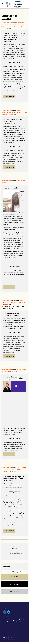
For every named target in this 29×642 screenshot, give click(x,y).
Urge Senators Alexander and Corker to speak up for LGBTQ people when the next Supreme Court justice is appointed (14, 37)
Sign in (4, 633)
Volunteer (14, 584)
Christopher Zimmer (6, 22)
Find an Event (15, 591)
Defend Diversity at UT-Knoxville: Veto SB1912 (12, 314)
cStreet (17, 639)
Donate (14, 577)
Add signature (9, 96)
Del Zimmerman (7, 114)
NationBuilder (14, 637)
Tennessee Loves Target (12, 188)
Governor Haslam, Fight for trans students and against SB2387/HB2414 (13, 469)
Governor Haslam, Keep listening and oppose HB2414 (13, 378)
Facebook (4, 304)
